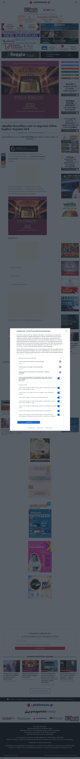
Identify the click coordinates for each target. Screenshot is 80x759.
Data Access (40, 427)
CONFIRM (29, 422)
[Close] (67, 331)
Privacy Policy (48, 427)
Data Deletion (31, 427)
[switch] (59, 361)
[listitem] (40, 358)
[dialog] (40, 379)
